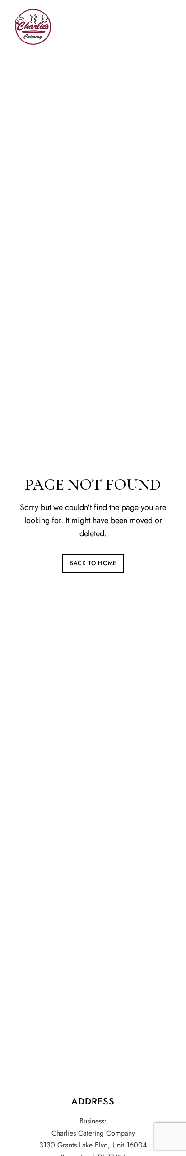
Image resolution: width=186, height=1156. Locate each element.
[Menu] (162, 25)
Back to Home (93, 563)
